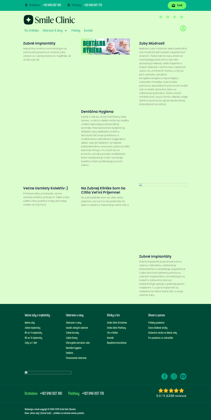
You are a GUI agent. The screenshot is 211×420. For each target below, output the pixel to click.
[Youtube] (183, 376)
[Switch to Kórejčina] (181, 17)
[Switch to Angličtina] (167, 17)
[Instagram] (174, 376)
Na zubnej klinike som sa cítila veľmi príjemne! (103, 190)
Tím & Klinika (31, 30)
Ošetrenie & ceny (53, 30)
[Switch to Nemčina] (174, 17)
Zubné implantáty (39, 43)
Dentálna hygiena (97, 111)
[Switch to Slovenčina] (160, 17)
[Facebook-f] (164, 376)
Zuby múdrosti (152, 43)
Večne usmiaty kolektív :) (45, 188)
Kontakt (88, 30)
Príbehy (76, 30)
